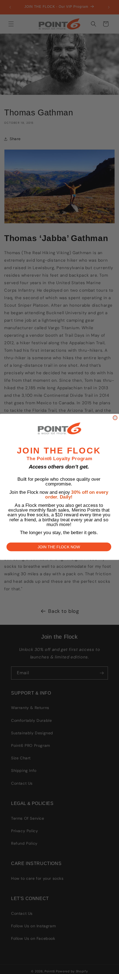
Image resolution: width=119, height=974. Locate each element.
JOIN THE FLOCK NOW (59, 547)
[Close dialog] (115, 418)
